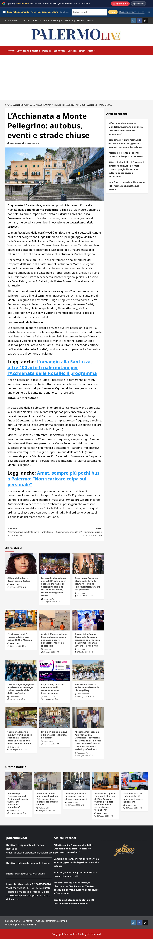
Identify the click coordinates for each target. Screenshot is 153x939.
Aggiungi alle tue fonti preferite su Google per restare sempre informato (48, 3)
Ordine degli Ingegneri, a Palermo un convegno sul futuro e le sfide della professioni (20, 689)
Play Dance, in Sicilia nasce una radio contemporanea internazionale (52, 689)
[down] (95, 51)
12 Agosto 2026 (16, 587)
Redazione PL (15, 143)
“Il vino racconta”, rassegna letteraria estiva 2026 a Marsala (19, 637)
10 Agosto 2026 (83, 596)
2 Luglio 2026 (15, 699)
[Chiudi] (149, 3)
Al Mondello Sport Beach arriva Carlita (18, 579)
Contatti (26, 20)
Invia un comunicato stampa (47, 20)
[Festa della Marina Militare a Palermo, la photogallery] (88, 670)
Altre (90, 50)
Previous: (30, 532)
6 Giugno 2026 (49, 744)
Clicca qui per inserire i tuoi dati (131, 12)
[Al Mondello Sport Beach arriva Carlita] (21, 563)
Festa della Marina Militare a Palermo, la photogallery (87, 687)
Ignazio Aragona (35, 873)
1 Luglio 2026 (48, 699)
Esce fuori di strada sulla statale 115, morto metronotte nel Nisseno (126, 186)
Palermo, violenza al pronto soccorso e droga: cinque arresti (126, 154)
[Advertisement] (76, 77)
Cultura (72, 50)
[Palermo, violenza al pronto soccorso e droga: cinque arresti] (76, 781)
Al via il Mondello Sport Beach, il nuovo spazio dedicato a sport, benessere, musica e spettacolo (54, 640)
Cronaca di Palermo (28, 50)
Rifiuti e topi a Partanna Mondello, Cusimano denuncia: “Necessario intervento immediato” (125, 128)
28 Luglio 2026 (49, 652)
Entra (112, 12)
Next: (79, 532)
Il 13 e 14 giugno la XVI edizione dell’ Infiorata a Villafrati (54, 734)
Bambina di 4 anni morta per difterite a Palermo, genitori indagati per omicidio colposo (125, 143)
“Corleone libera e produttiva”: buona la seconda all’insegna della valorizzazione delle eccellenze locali (19, 737)
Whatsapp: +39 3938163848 (79, 20)
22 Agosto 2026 (16, 813)
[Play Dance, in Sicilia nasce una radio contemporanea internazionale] (54, 670)
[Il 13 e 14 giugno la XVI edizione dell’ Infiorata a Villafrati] (54, 717)
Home (10, 50)
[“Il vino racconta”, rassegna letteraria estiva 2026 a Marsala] (21, 620)
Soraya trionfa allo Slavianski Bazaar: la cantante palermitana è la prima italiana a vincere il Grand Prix (87, 640)
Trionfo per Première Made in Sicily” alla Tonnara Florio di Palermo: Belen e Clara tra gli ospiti (87, 583)
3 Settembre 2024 (32, 143)
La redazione (11, 20)
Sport (82, 50)
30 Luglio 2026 (15, 646)
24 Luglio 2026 (82, 652)
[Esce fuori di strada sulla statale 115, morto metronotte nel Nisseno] (134, 781)
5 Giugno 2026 (82, 755)
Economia (59, 50)
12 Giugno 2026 (83, 696)
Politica (46, 50)
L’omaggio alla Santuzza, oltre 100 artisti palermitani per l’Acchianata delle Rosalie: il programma (52, 367)
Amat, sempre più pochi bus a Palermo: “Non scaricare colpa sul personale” (53, 479)
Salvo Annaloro (83, 694)
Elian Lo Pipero (49, 697)
